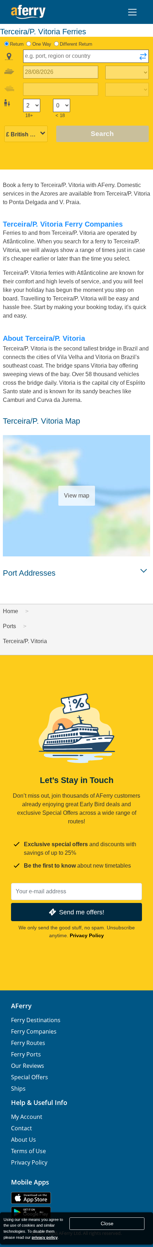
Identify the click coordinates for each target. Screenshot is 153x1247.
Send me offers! (81, 912)
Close (107, 1223)
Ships (18, 1088)
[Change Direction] (143, 58)
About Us (23, 1139)
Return (16, 44)
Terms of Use (28, 1151)
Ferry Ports (26, 1054)
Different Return (76, 44)
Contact (21, 1128)
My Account (26, 1117)
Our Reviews (27, 1066)
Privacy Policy (87, 935)
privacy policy (45, 1237)
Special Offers (29, 1077)
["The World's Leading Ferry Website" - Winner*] (28, 12)
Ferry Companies (34, 1031)
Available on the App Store (31, 1198)
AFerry (21, 1005)
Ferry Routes (28, 1043)
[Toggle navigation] (132, 12)
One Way (41, 44)
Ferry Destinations (35, 1020)
